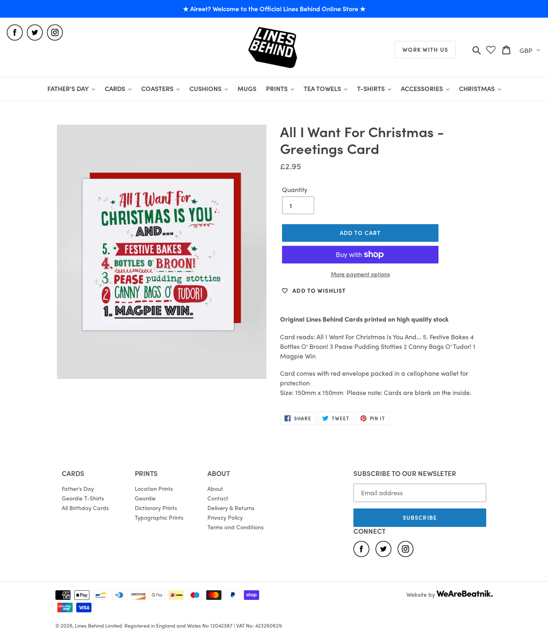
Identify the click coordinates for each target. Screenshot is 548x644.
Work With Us (425, 49)
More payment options (360, 274)
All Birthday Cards (85, 508)
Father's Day (78, 488)
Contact (217, 498)
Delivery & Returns (230, 508)
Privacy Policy (225, 517)
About (215, 488)
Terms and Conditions (235, 527)
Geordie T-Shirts (83, 498)
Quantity (294, 189)
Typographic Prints (159, 517)
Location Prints (154, 488)
